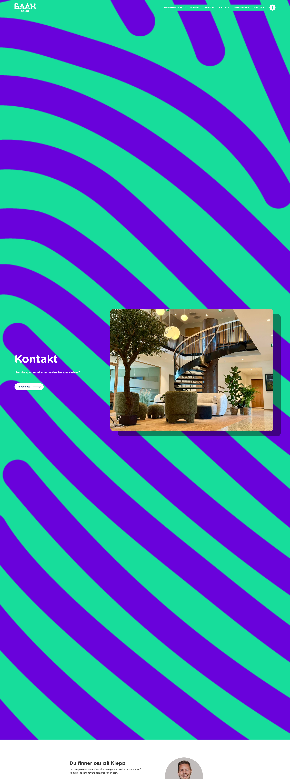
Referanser (241, 7)
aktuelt (224, 7)
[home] (25, 7)
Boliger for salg (174, 7)
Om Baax (209, 7)
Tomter (194, 7)
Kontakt (258, 7)
